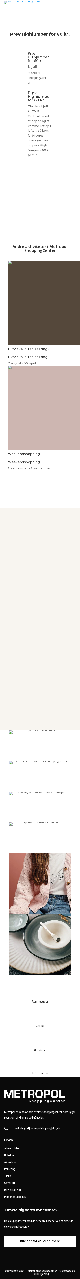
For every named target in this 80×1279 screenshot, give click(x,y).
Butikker (40, 1026)
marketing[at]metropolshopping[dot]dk (37, 1128)
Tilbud (7, 1176)
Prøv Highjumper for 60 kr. (38, 57)
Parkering (9, 1169)
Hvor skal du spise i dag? (28, 349)
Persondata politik (15, 1197)
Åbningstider (40, 1001)
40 (40, 536)
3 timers (40, 662)
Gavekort (9, 1183)
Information (40, 1073)
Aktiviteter (40, 1050)
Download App (13, 1190)
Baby (40, 704)
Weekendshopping (24, 454)
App (40, 620)
